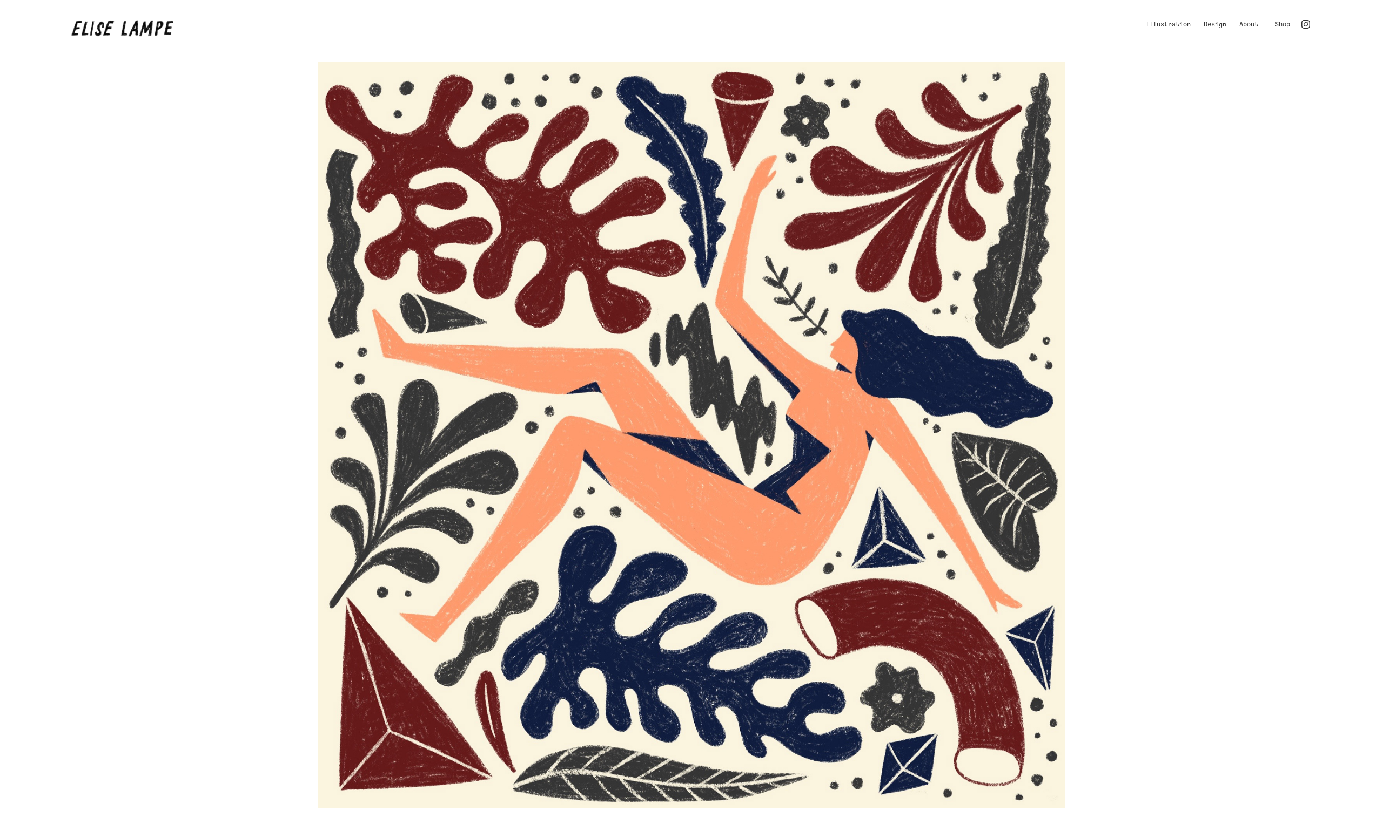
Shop (1282, 24)
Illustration (1168, 24)
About (1248, 24)
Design (1215, 24)
